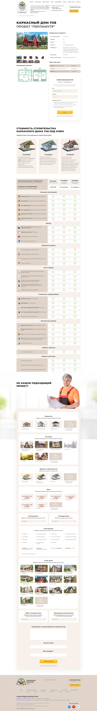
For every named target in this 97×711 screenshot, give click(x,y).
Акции (52, 1)
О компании (38, 1)
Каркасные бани (53, 689)
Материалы (52, 691)
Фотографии (58, 1)
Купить (28, 691)
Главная (32, 1)
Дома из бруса (74, 689)
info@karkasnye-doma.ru (57, 10)
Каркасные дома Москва (22, 698)
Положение (71, 115)
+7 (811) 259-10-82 (74, 7)
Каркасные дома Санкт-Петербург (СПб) (25, 700)
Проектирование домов (31, 689)
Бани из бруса (64, 689)
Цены (21, 689)
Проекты (60, 691)
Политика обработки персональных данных (26, 708)
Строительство (43, 689)
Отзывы (64, 1)
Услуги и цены (45, 1)
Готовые (35, 691)
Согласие (58, 116)
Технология (43, 691)
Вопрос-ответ (71, 1)
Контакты (78, 1)
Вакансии (68, 691)
